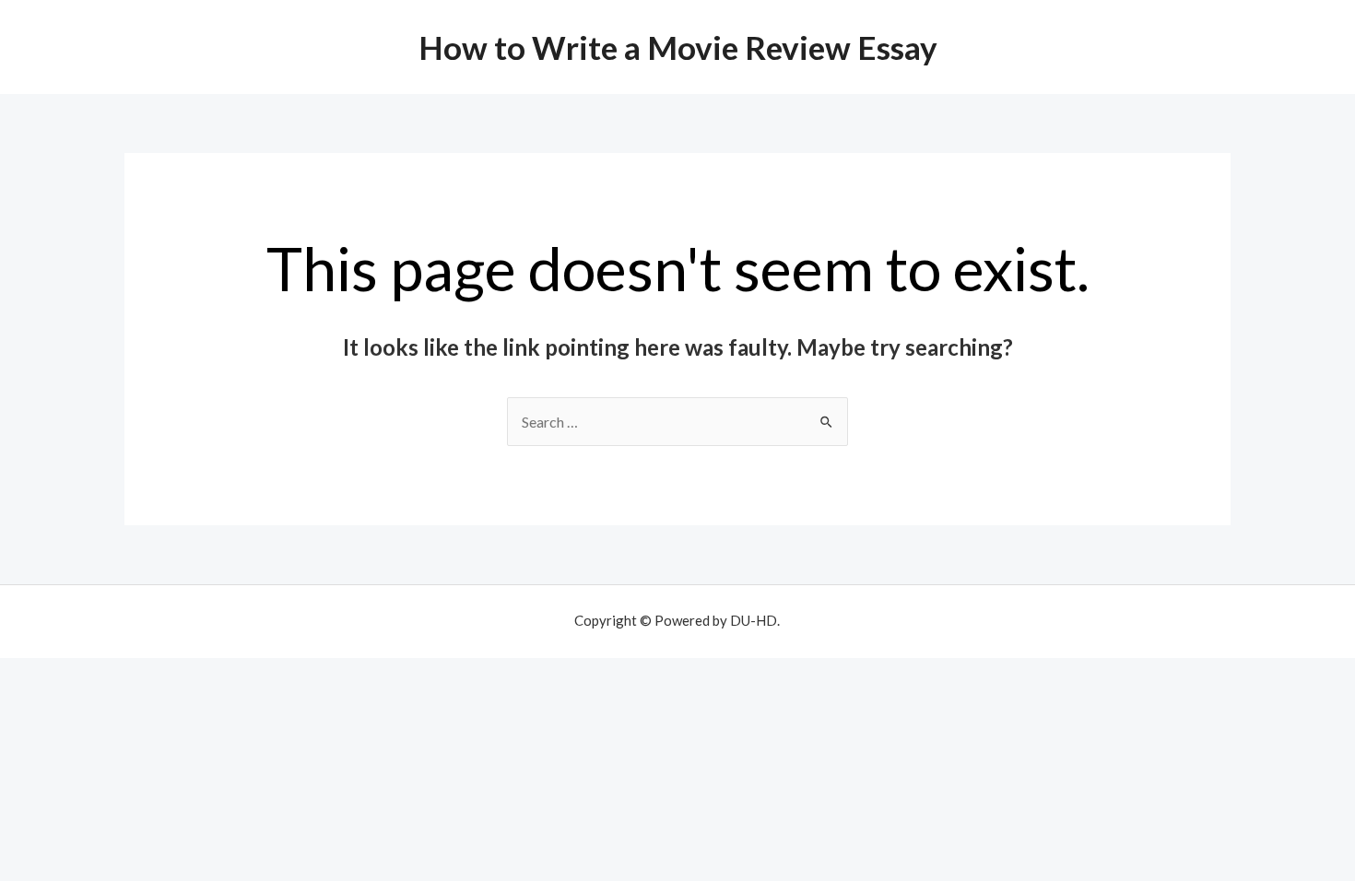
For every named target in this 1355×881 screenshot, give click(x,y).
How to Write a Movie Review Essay (677, 47)
